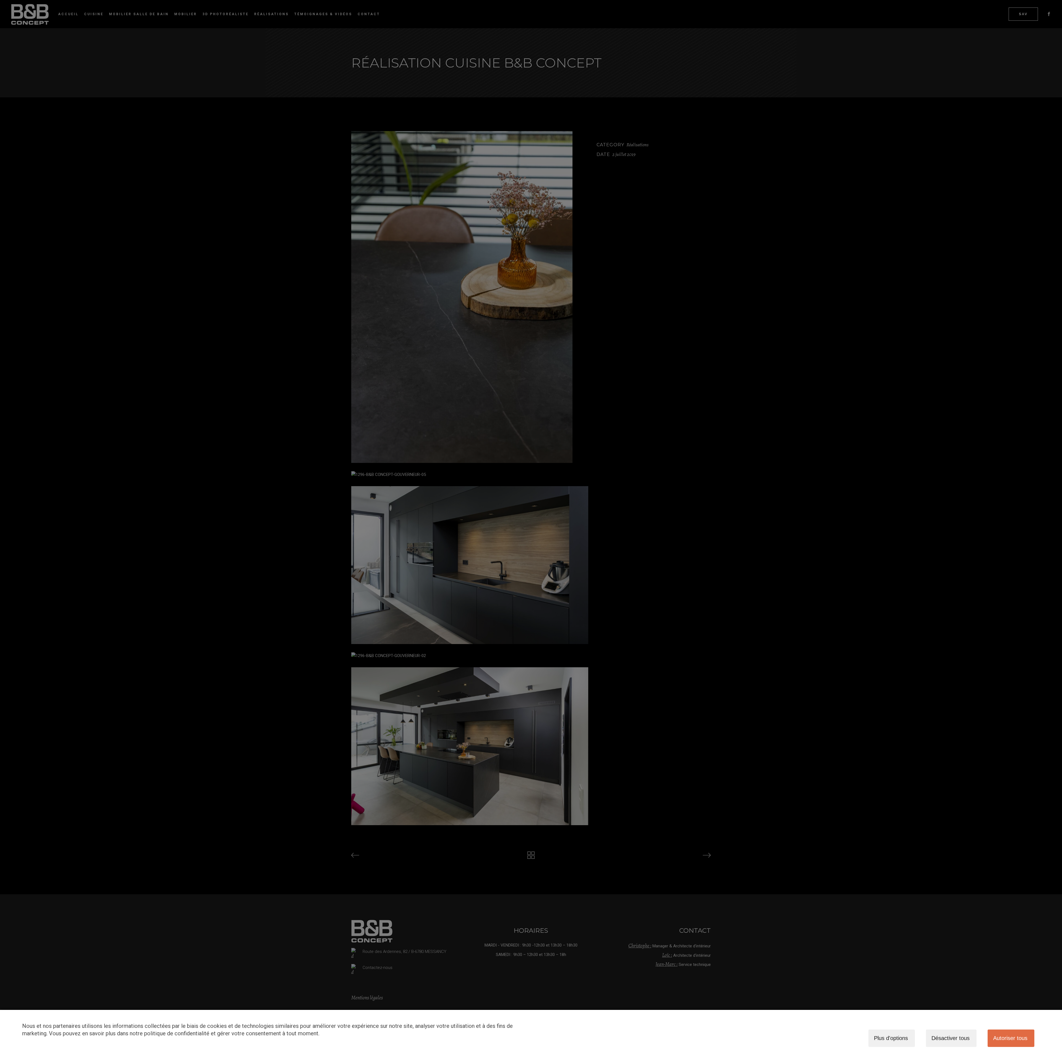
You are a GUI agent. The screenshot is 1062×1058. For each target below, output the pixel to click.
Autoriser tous (1010, 1038)
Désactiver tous (950, 1038)
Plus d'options (891, 1038)
